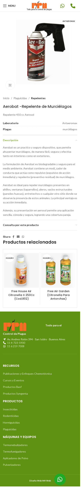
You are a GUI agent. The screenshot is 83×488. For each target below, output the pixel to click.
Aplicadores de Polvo (15, 455)
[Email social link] (18, 234)
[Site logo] (40, 5)
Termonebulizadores (15, 442)
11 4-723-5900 (16, 339)
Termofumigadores (14, 448)
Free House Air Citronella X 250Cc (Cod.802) (21, 292)
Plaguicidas (20, 95)
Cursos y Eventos (13, 377)
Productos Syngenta (15, 390)
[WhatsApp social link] (23, 234)
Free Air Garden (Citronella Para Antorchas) (58, 292)
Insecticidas (10, 406)
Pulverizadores (12, 461)
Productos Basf (12, 384)
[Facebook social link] (13, 234)
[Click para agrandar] (10, 82)
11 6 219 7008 (15, 343)
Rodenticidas (11, 413)
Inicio (6, 95)
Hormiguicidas (11, 419)
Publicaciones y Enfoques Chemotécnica (27, 370)
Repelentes (38, 95)
